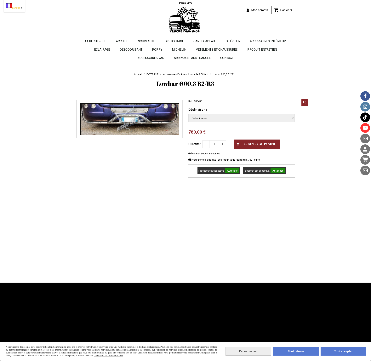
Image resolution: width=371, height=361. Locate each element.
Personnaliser (248, 351)
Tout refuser (296, 351)
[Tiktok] (365, 117)
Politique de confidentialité (108, 355)
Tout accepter (343, 351)
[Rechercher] (304, 102)
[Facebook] (365, 96)
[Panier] (365, 160)
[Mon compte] (365, 149)
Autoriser (232, 170)
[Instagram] (365, 107)
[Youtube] (365, 128)
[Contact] (365, 138)
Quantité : (194, 144)
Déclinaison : (197, 109)
